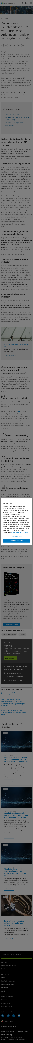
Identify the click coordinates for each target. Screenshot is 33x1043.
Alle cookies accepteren (16, 540)
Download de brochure (14, 673)
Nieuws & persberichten (8, 965)
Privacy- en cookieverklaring (19, 533)
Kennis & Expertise (12, 954)
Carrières (4, 1000)
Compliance (5, 988)
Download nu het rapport (11, 624)
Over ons (4, 962)
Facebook (2, 1015)
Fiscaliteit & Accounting (8, 981)
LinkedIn (13, 1015)
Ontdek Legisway (9, 658)
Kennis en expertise (7, 996)
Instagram (8, 1015)
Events (3, 969)
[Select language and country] (26, 3)
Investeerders (5, 1003)
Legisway (19, 411)
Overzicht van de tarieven (15, 677)
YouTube (19, 1015)
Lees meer (8, 781)
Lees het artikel (10, 355)
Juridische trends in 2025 (12, 114)
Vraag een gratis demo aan (15, 680)
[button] (3, 45)
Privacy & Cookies (23, 1031)
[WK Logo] (7, 1021)
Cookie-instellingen (16, 536)
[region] (16, 521)
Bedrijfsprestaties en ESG (8, 984)
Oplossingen (5, 974)
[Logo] (8, 3)
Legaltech (22, 634)
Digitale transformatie (9, 634)
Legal (3, 991)
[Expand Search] (22, 3)
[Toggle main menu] (30, 3)
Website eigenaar (6, 1006)
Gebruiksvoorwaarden (8, 1031)
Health (3, 977)
